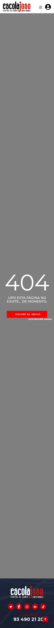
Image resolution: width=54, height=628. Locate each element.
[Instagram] (27, 607)
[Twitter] (11, 607)
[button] (40, 7)
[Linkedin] (35, 607)
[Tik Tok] (43, 607)
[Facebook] (19, 607)
